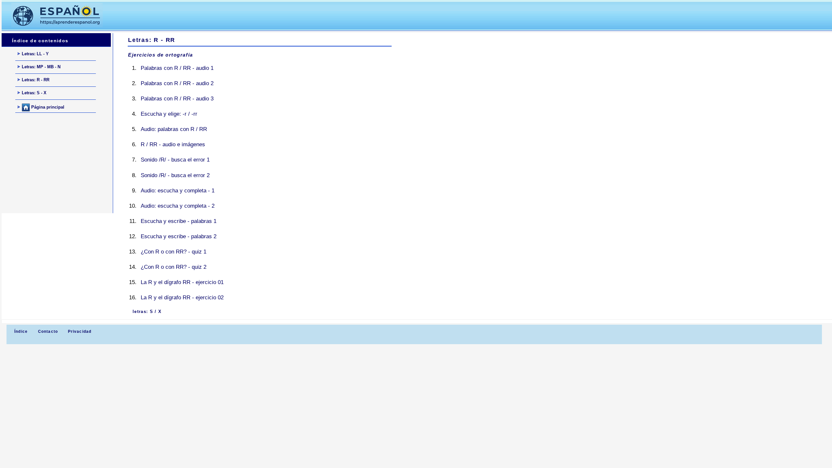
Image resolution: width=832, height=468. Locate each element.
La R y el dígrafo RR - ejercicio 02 (182, 297)
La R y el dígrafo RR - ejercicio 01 (182, 282)
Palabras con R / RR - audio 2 (177, 83)
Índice (20, 331)
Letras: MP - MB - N (41, 66)
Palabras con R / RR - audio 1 (177, 68)
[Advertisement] (230, 15)
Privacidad (80, 331)
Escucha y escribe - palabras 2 (178, 236)
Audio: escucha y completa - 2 (177, 206)
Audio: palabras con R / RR (174, 129)
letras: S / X (147, 311)
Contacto (48, 331)
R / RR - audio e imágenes (173, 144)
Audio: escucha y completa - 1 (177, 191)
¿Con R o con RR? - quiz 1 (173, 252)
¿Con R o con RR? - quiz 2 (173, 267)
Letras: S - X (34, 92)
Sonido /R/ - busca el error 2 (175, 175)
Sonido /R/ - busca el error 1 (175, 160)
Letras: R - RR (35, 79)
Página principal (47, 107)
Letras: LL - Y (35, 53)
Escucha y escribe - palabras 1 (178, 221)
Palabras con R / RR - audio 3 (177, 99)
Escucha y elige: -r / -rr (169, 114)
